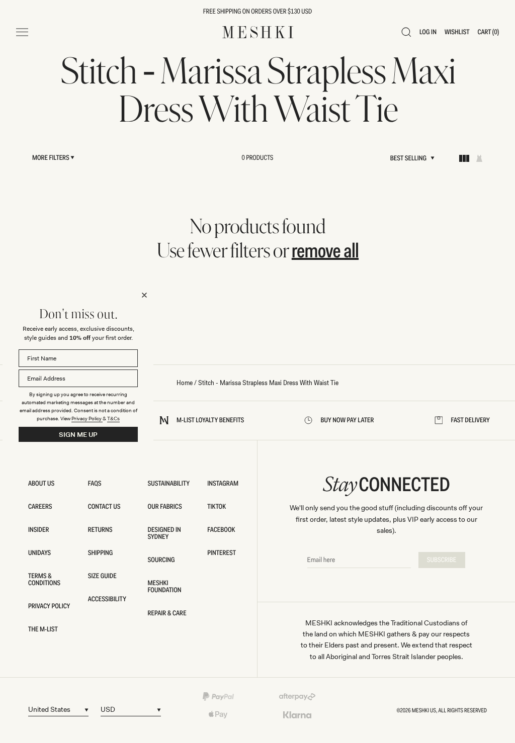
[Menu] (22, 32)
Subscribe (442, 560)
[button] (406, 32)
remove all (325, 250)
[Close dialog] (144, 295)
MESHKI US (424, 710)
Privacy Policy (87, 418)
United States (49, 709)
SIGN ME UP (78, 434)
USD (108, 709)
